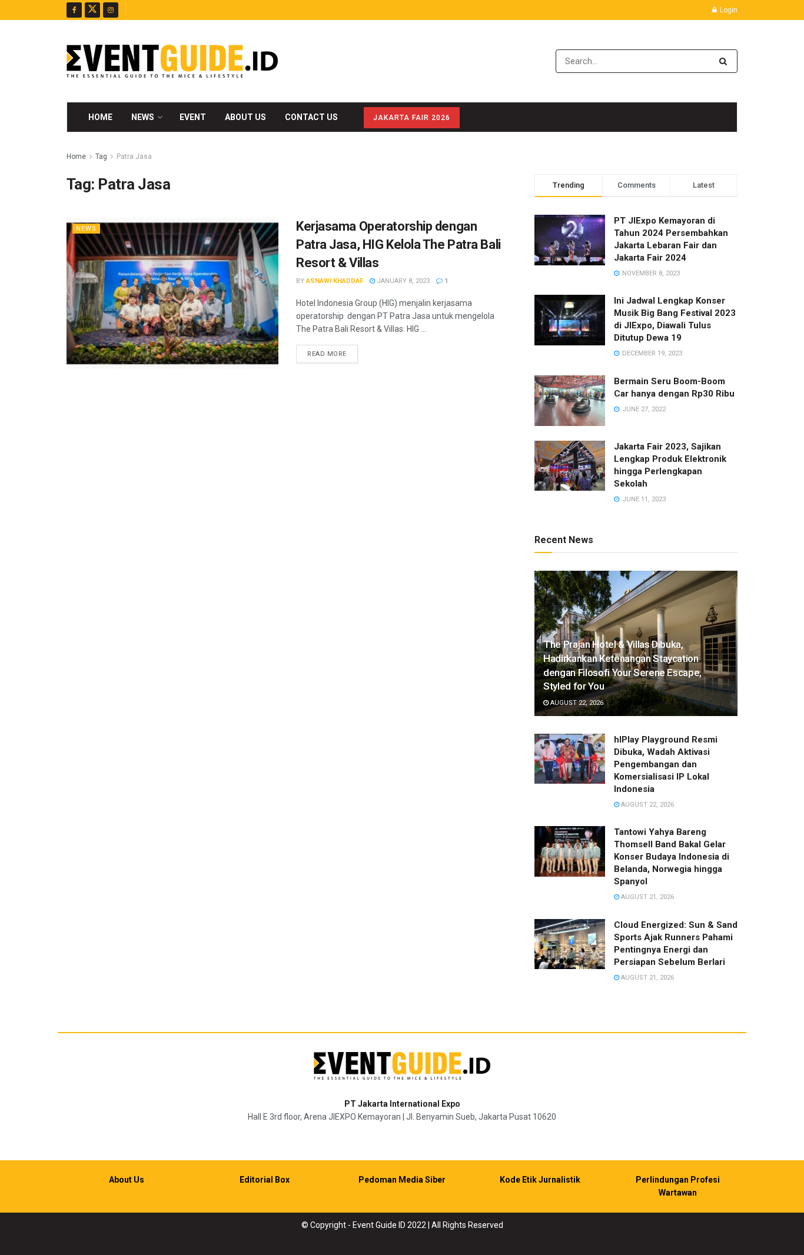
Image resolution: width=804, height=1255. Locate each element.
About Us (245, 117)
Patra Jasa (134, 156)
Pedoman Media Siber (402, 1179)
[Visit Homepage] (172, 61)
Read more (332, 353)
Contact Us (311, 117)
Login (727, 10)
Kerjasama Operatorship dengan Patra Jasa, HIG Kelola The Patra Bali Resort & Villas (398, 244)
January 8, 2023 (402, 281)
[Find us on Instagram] (110, 10)
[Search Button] (725, 61)
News (142, 117)
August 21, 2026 (646, 897)
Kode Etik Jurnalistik (540, 1179)
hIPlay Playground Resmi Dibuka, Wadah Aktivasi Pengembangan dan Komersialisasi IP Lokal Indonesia (665, 764)
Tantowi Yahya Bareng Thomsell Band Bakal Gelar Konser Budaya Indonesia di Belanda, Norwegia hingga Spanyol (671, 857)
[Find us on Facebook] (74, 10)
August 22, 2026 (576, 703)
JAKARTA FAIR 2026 (411, 118)
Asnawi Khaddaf (334, 281)
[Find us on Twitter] (92, 10)
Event (193, 117)
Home (100, 117)
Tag (101, 156)
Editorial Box (265, 1179)
